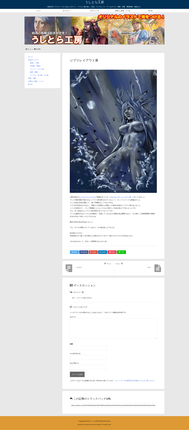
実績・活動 (32, 78)
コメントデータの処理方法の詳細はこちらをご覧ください (134, 380)
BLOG (30, 84)
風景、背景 (34, 72)
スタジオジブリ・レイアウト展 (120, 197)
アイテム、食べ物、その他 (39, 75)
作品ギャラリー (33, 60)
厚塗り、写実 (34, 63)
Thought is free (106, 424)
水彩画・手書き (35, 66)
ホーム (30, 57)
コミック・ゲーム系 (37, 69)
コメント (73, 317)
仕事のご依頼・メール (36, 81)
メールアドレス (75, 353)
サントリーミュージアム (87, 197)
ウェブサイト (74, 363)
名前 (71, 344)
